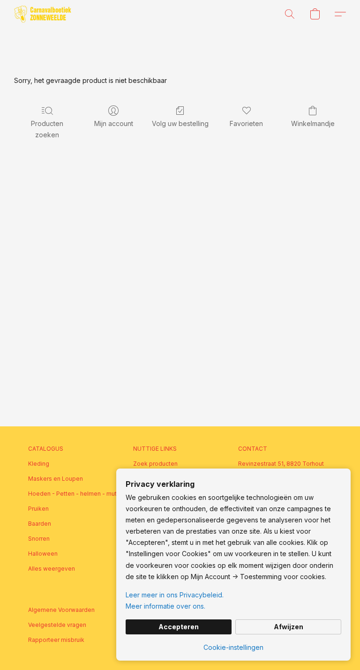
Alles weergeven (51, 568)
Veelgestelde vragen (57, 624)
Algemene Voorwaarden (61, 609)
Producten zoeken (47, 129)
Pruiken (38, 508)
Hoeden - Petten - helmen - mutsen (75, 493)
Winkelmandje (313, 123)
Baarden (39, 523)
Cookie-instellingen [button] (233, 647)
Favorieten (246, 123)
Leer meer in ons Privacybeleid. (175, 595)
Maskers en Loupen (55, 478)
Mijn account (113, 123)
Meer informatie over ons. (165, 606)
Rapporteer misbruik (56, 639)
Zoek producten (155, 463)
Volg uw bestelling (180, 123)
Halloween (43, 553)
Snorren (39, 538)
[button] (42, 14)
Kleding (38, 463)
